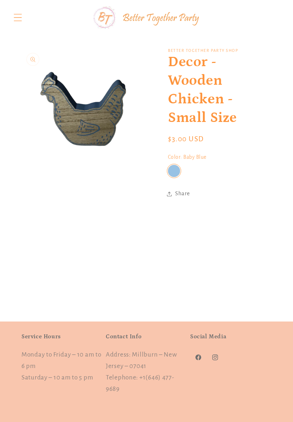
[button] (18, 17)
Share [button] (182, 193)
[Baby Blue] (174, 171)
